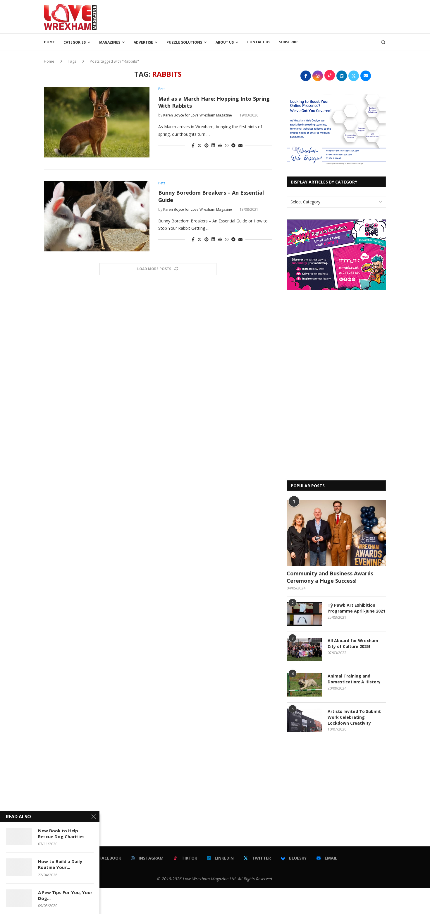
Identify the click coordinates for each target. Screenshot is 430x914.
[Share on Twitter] (199, 145)
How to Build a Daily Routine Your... (60, 864)
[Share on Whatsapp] (226, 145)
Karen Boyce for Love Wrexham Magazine (197, 115)
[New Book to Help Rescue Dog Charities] (19, 836)
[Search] (383, 42)
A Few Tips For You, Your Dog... (65, 895)
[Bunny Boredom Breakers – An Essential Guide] (96, 216)
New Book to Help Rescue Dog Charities (61, 833)
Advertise (143, 42)
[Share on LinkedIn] (213, 145)
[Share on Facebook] (193, 145)
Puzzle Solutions (184, 42)
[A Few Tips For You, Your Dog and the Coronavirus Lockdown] (19, 898)
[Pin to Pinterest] (206, 145)
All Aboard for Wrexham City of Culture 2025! (353, 643)
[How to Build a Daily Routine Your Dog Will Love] (19, 867)
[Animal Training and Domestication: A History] (304, 685)
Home (49, 42)
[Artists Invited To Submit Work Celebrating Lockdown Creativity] (304, 720)
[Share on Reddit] (220, 145)
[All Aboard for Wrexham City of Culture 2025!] (304, 649)
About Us (225, 42)
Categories (74, 42)
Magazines (109, 42)
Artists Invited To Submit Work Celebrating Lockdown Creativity (354, 717)
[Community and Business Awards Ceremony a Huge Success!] (336, 533)
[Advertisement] (279, 16)
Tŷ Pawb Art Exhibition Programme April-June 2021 (356, 608)
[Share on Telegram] (233, 145)
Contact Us (258, 42)
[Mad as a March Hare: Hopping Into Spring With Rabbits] (96, 122)
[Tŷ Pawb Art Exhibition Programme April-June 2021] (304, 614)
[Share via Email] (240, 145)
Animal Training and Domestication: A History (354, 679)
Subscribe (288, 42)
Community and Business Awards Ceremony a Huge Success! (330, 577)
